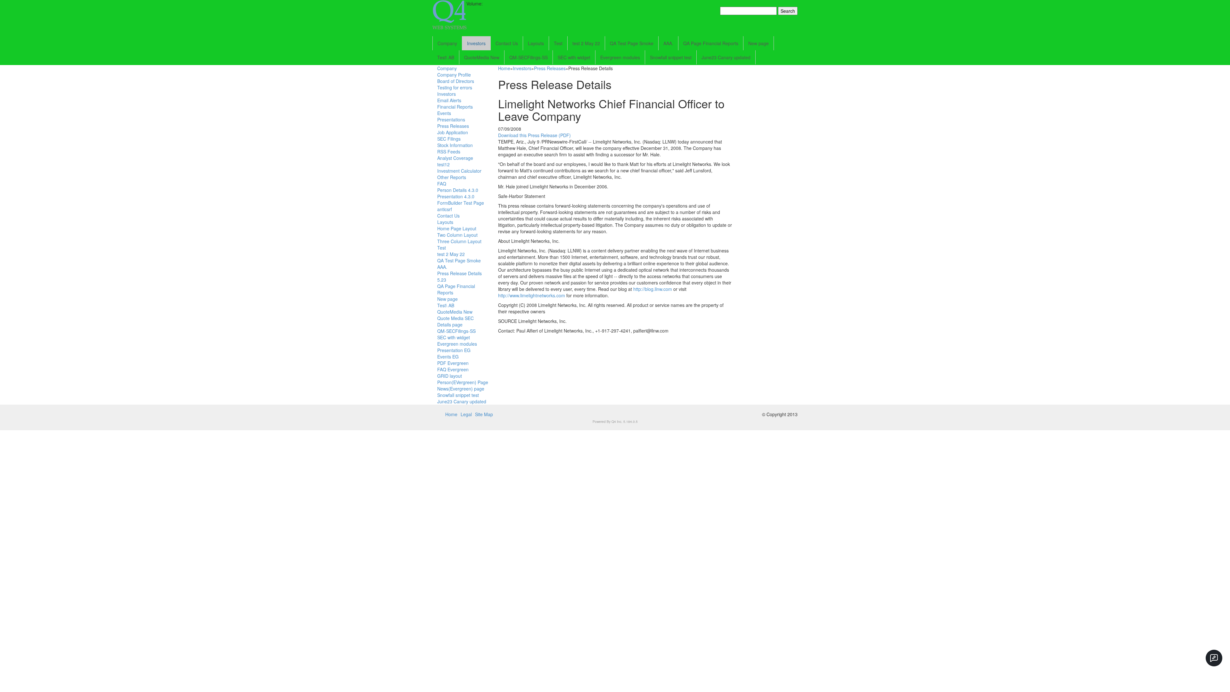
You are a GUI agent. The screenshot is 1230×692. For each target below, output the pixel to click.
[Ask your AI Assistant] (1214, 658)
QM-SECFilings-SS (528, 57)
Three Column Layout (459, 241)
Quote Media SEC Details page (455, 321)
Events (444, 113)
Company (447, 43)
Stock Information (455, 145)
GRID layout (449, 376)
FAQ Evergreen (453, 369)
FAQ (441, 183)
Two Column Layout (457, 235)
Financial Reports (455, 106)
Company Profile (454, 74)
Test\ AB (445, 57)
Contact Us (507, 43)
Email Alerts (449, 100)
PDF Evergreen (453, 363)
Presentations (451, 119)
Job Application (452, 132)
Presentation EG (454, 350)
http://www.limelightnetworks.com (531, 295)
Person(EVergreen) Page (462, 382)
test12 (443, 164)
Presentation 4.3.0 (455, 196)
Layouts (536, 43)
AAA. (668, 43)
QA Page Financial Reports (710, 43)
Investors (476, 43)
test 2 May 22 (586, 43)
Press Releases (453, 126)
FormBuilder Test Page (460, 203)
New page (758, 43)
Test (558, 43)
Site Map (484, 414)
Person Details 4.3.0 (457, 190)
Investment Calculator (459, 171)
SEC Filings (449, 139)
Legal (466, 414)
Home (504, 68)
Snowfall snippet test (671, 57)
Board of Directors (455, 81)
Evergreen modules (620, 57)
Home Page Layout (456, 228)
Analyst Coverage (455, 158)
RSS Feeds (448, 151)
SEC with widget (574, 57)
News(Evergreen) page (460, 388)
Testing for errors (454, 87)
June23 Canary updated (725, 57)
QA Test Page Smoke (631, 43)
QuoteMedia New (481, 57)
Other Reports (451, 177)
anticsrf (444, 209)
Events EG (448, 356)
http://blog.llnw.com (652, 289)
